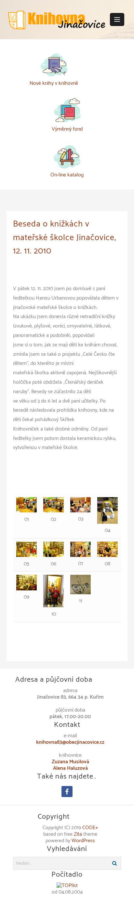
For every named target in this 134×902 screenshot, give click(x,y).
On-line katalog (67, 175)
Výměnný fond (67, 129)
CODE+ (90, 827)
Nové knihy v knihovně (54, 83)
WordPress (83, 840)
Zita (78, 834)
